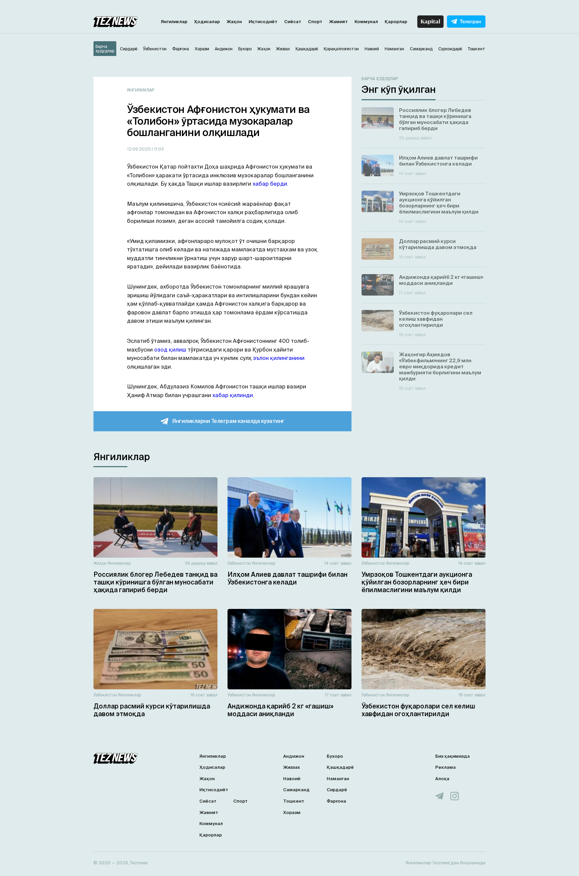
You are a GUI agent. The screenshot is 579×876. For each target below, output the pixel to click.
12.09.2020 (139, 148)
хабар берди (270, 184)
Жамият (338, 21)
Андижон (293, 756)
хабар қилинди (232, 395)
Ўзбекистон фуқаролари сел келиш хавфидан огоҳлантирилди (418, 709)
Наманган (338, 778)
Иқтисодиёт (263, 21)
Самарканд (296, 789)
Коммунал (366, 21)
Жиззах (291, 767)
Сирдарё (337, 789)
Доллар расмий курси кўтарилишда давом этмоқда (151, 709)
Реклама (445, 767)
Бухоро (335, 756)
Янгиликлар (174, 21)
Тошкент (293, 801)
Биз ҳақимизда (452, 756)
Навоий (291, 778)
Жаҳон (234, 21)
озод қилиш (170, 350)
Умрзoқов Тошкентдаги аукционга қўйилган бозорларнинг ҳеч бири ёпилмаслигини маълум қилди (417, 582)
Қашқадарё (340, 767)
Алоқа (442, 778)
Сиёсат (292, 21)
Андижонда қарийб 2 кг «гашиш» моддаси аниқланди (280, 709)
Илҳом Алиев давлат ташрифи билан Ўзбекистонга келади (287, 578)
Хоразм (292, 812)
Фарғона (336, 801)
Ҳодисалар (207, 21)
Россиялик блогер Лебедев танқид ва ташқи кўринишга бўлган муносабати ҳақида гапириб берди (155, 582)
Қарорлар (396, 21)
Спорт (315, 21)
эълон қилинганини (279, 358)
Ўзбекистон (239, 563)
